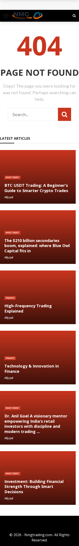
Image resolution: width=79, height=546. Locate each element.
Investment (12, 177)
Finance (10, 297)
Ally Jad (8, 197)
